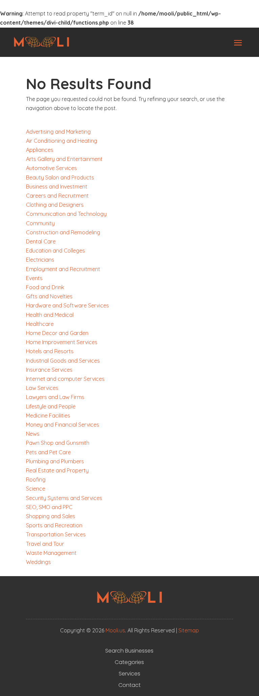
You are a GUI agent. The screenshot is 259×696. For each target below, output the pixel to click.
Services (129, 673)
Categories (129, 662)
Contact (129, 685)
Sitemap (188, 630)
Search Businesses (129, 651)
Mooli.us (115, 630)
